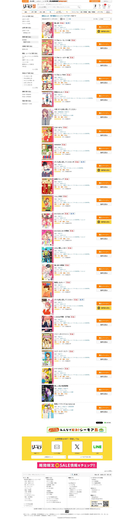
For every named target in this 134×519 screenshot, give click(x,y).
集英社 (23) (25, 49)
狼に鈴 (56, 23)
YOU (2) (24, 66)
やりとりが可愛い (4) (29, 80)
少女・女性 (42, 12)
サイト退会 (49, 494)
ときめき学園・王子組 (62, 317)
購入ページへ (104, 27)
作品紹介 (94, 479)
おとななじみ (59, 214)
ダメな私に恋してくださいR (64, 162)
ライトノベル (75, 12)
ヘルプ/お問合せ (73, 486)
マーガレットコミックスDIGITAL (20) (30, 57)
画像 (70, 19)
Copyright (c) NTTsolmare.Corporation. (67, 517)
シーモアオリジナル (30, 495)
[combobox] (64, 7)
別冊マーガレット (67, 46)
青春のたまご (59, 92)
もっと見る (35, 87)
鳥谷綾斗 (60, 388)
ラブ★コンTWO (60, 75)
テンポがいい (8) (28, 76)
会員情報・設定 (50, 484)
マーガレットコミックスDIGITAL (71, 29)
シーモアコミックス (59, 12)
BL (50, 12)
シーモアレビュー (28, 505)
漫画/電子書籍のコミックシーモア (32, 479)
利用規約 (40, 508)
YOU (64, 168)
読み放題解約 (50, 492)
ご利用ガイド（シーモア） (75, 490)
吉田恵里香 (71, 406)
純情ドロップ (59, 179)
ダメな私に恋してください (63, 300)
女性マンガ (63, 27)
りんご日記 (58, 196)
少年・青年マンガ (29, 481)
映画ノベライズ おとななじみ (64, 404)
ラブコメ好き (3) (28, 85)
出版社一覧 (103, 474)
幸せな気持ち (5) (28, 78)
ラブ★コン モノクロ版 (62, 40)
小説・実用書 (83, 12)
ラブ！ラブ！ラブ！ (61, 351)
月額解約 (49, 491)
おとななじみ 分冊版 (61, 231)
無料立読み (104, 48)
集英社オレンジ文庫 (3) (28, 64)
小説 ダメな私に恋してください (65, 109)
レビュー (39, 1)
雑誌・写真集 (91, 12)
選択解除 (24, 40)
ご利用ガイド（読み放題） (75, 491)
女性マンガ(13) (26, 21)
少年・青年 (34, 12)
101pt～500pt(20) (26, 94)
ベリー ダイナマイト (61, 334)
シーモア (25, 1)
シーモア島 (45, 1)
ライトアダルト (108, 12)
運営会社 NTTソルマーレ (95, 508)
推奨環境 (71, 495)
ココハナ (83, 29)
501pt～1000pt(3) (26, 96)
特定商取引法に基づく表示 (69, 508)
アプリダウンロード (74, 479)
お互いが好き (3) (28, 82)
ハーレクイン (28, 493)
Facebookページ (96, 490)
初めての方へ (72, 488)
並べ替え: (96, 19)
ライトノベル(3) (26, 23)
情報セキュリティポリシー (58, 508)
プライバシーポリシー (47, 508)
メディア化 (100, 12)
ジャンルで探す (42, 7)
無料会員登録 (95, 1)
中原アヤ (60, 25)
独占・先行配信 (28, 497)
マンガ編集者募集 (96, 483)
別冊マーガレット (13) (27, 60)
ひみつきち (58, 127)
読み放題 (32, 1)
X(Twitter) (94, 491)
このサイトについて (80, 508)
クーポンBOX (50, 488)
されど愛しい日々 (60, 248)
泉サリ (59, 406)
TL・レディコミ (29, 486)
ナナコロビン (59, 369)
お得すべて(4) (25, 30)
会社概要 (35, 508)
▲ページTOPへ (108, 471)
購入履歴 (49, 486)
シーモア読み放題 (28, 504)
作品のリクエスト (73, 493)
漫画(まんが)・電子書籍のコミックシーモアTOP (56, 16)
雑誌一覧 (97, 474)
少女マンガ (63, 96)
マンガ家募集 (95, 481)
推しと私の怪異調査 (61, 386)
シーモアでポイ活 (85, 457)
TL (67, 12)
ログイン (106, 1)
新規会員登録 (50, 479)
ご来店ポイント (48, 457)
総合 (26, 12)
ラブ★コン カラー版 (61, 57)
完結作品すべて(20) (27, 103)
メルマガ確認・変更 (52, 483)
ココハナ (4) (25, 62)
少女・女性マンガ (29, 483)
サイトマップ (72, 497)
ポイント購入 (50, 481)
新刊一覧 (109, 474)
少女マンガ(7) (25, 19)
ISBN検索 (87, 508)
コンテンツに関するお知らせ (54, 502)
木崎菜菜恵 (60, 112)
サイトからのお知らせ (52, 500)
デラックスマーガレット (69, 98)
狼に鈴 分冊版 (59, 265)
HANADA (57, 145)
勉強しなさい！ (60, 282)
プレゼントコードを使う (53, 498)
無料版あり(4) (26, 32)
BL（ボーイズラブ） (30, 484)
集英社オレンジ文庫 (68, 115)
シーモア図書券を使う (52, 497)
